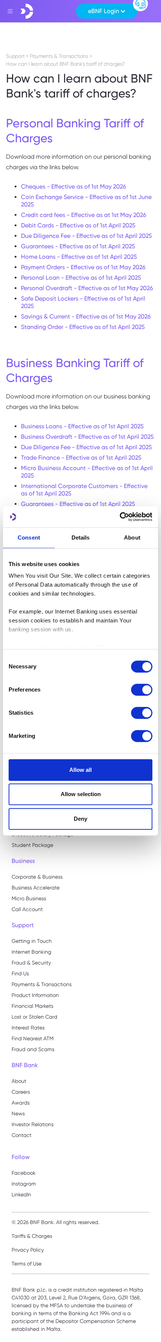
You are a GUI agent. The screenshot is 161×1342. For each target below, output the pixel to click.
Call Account (27, 909)
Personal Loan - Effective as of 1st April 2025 (81, 277)
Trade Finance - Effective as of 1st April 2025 (81, 457)
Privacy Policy (28, 1250)
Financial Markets (32, 1006)
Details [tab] (81, 537)
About (19, 1081)
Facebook (24, 1173)
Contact (21, 1135)
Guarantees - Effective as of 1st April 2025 (78, 246)
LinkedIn (21, 1194)
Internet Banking (31, 952)
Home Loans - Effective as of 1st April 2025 (79, 256)
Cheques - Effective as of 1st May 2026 (73, 186)
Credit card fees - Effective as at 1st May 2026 (83, 214)
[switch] (141, 690)
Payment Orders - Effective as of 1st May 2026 (83, 267)
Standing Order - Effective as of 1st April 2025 (83, 326)
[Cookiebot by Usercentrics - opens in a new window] (119, 517)
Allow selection (81, 794)
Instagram (24, 1184)
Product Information (35, 995)
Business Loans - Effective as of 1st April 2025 (82, 426)
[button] (106, 11)
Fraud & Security (31, 963)
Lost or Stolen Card (34, 1017)
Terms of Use (27, 1264)
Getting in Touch (32, 941)
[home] (27, 11)
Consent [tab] (29, 537)
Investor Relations (33, 1124)
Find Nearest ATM (33, 1038)
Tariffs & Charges (32, 1236)
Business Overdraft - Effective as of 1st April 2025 (87, 436)
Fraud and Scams (33, 1049)
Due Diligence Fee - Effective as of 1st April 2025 (86, 235)
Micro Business (29, 898)
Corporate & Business (37, 877)
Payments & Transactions (42, 984)
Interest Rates (28, 1028)
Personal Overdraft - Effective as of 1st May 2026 (87, 288)
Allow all (80, 770)
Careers (21, 1092)
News (18, 1113)
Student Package (32, 845)
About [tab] (132, 537)
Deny (80, 819)
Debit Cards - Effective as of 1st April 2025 (78, 225)
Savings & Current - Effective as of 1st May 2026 (86, 316)
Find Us (20, 973)
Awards (21, 1103)
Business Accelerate (36, 888)
